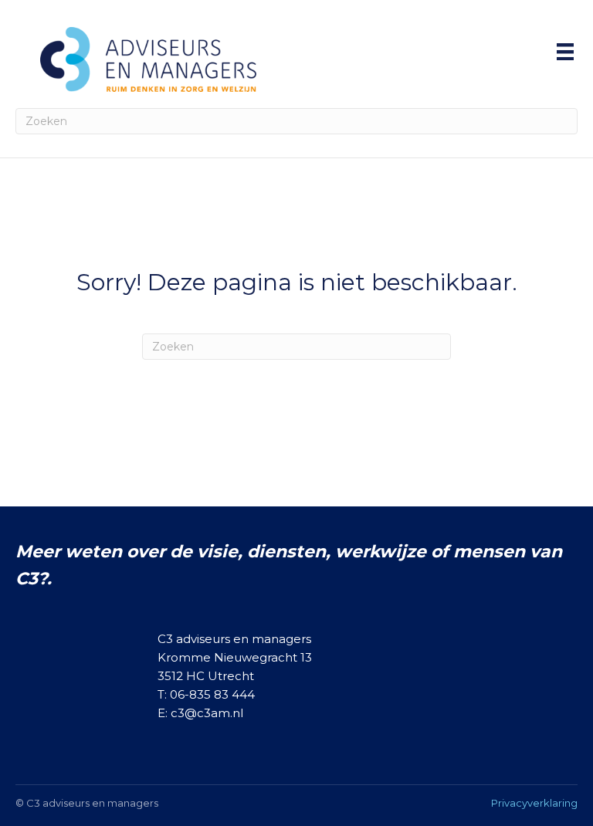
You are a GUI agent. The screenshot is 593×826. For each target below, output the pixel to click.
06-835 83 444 (212, 694)
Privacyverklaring (534, 803)
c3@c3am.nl (207, 713)
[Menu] (565, 51)
